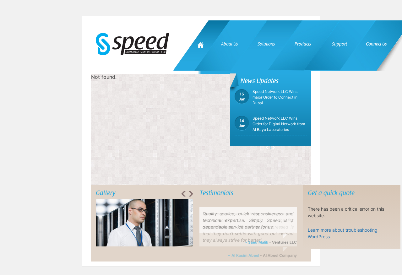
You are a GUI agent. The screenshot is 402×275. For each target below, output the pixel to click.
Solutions (266, 44)
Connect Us (376, 44)
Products (303, 44)
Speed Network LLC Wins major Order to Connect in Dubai (268, 100)
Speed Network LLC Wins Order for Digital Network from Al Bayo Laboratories (272, 127)
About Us (229, 44)
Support (339, 44)
